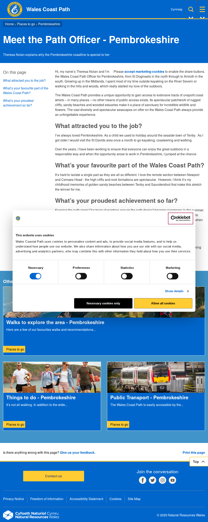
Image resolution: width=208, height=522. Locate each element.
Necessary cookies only (103, 303)
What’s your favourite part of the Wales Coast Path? (25, 90)
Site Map (134, 498)
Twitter (152, 480)
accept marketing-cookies (144, 71)
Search (191, 9)
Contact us (53, 476)
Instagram (162, 480)
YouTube (172, 480)
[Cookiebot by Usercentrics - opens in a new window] (180, 218)
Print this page (194, 452)
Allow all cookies (163, 303)
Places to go (26, 24)
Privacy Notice (13, 498)
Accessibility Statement (86, 498)
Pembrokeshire (49, 24)
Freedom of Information (46, 498)
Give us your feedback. (77, 452)
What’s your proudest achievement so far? (18, 102)
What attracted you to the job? (24, 80)
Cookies (115, 498)
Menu (202, 9)
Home (9, 24)
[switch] (81, 276)
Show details (174, 291)
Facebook (142, 480)
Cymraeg (176, 9)
